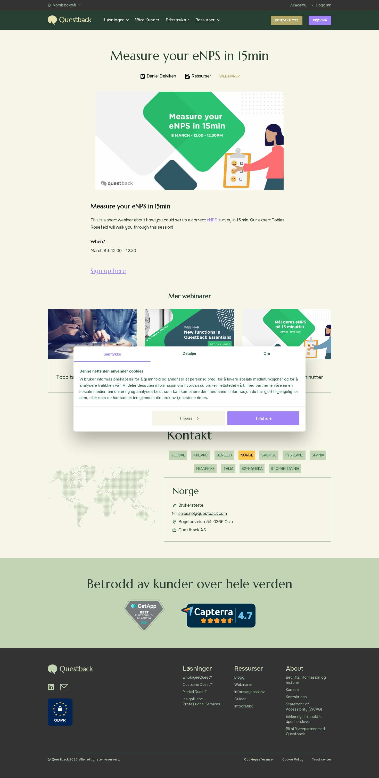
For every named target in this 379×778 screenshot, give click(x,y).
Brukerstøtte (190, 505)
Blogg (239, 677)
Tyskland (294, 455)
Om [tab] (266, 353)
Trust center (321, 759)
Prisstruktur (177, 20)
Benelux (224, 455)
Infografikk (243, 706)
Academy (298, 5)
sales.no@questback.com (202, 513)
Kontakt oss (286, 20)
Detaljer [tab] (190, 353)
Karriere (292, 689)
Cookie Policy (292, 759)
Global (178, 455)
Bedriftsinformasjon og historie (306, 680)
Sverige (268, 455)
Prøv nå (320, 20)
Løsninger (114, 20)
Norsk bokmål (64, 5)
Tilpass (185, 418)
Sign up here (108, 271)
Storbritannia (285, 468)
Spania (318, 455)
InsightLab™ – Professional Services (201, 701)
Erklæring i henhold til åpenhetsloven (304, 719)
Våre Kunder (147, 20)
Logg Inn (323, 5)
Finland (200, 455)
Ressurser (205, 20)
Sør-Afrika (252, 468)
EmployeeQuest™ (197, 677)
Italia (228, 468)
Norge (247, 455)
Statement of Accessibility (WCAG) (304, 707)
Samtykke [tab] (112, 354)
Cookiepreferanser (259, 759)
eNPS (212, 220)
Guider (240, 699)
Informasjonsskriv (249, 691)
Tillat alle (263, 418)
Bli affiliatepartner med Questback (305, 731)
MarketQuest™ (195, 691)
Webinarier (243, 684)
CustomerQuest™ (197, 684)
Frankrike (205, 468)
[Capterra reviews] (218, 615)
